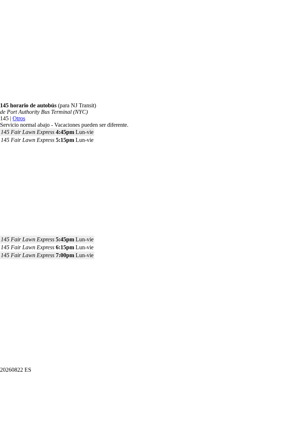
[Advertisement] (147, 51)
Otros (19, 118)
